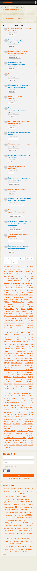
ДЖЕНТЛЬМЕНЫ (18, 297)
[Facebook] (8, 471)
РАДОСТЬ (30, 386)
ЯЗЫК (13, 447)
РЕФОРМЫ (29, 391)
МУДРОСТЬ (18, 339)
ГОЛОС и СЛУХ (11, 292)
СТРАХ (23, 417)
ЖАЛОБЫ (11, 35)
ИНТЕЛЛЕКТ (29, 320)
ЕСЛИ (25, 504)
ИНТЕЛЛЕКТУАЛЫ (9, 323)
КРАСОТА (11, 252)
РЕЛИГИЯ (22, 536)
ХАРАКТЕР (30, 435)
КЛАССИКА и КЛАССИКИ (12, 325)
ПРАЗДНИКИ (29, 379)
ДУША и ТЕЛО (16, 504)
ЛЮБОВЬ (30, 332)
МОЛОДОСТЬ (29, 337)
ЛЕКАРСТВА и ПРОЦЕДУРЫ (14, 332)
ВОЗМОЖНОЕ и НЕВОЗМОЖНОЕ (15, 288)
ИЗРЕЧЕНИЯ (19, 320)
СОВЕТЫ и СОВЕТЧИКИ (18, 410)
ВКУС (5, 285)
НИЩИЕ (13, 356)
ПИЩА (31, 528)
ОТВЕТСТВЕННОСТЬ (26, 360)
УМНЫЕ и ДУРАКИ (25, 431)
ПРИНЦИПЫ (8, 384)
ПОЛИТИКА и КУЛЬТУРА (18, 370)
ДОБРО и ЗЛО (23, 502)
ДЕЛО (29, 499)
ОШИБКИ (14, 365)
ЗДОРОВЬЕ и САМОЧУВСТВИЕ (15, 316)
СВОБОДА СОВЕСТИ (11, 400)
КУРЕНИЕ (30, 330)
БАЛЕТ (18, 274)
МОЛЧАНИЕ (7, 339)
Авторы (10, 7)
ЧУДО (10, 161)
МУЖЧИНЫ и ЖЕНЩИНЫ (12, 342)
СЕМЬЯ (23, 400)
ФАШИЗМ (11, 193)
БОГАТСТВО (8, 281)
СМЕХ (12, 407)
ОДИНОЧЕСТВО (9, 360)
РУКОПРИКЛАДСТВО (26, 393)
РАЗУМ (17, 536)
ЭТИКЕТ (30, 445)
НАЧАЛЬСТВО (8, 349)
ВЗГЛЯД (24, 283)
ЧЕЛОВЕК (30, 440)
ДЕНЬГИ (6, 297)
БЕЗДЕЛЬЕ (30, 274)
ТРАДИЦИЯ (7, 426)
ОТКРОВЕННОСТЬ (16, 363)
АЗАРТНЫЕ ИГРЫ (19, 269)
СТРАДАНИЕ (15, 417)
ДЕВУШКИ (29, 292)
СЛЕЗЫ (6, 405)
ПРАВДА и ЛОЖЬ (28, 530)
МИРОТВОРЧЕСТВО (27, 517)
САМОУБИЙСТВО (27, 398)
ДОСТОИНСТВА (28, 304)
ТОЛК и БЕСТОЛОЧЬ (19, 546)
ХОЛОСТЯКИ (8, 440)
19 (9, 262)
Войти (18, 475)
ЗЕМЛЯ (31, 316)
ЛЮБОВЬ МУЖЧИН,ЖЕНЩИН (14, 335)
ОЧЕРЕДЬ (7, 365)
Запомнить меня (10, 467)
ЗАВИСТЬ (30, 509)
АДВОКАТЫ (7, 269)
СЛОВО (29, 538)
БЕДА (23, 274)
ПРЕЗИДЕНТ (12, 533)
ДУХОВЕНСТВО (9, 309)
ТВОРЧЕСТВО (8, 421)
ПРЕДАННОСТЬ (9, 381)
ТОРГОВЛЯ (16, 424)
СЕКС (19, 538)
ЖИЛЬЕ (30, 311)
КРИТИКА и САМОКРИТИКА (14, 330)
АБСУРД (6, 488)
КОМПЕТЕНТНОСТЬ (10, 327)
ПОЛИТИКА (8, 530)
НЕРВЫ (30, 351)
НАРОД (31, 523)
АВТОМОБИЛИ (8, 267)
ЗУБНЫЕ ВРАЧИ (17, 318)
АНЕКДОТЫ (29, 271)
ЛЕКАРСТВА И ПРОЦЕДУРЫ (16, 205)
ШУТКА (11, 552)
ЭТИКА (25, 445)
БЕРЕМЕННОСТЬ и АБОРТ (24, 278)
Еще (4, 554)
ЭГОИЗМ (19, 445)
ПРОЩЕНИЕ (7, 386)
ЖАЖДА (23, 309)
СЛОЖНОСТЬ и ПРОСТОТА (24, 405)
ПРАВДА (30, 377)
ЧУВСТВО (15, 442)
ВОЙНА (8, 496)
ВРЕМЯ (14, 290)
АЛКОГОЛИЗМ (8, 271)
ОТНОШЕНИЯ (29, 363)
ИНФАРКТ (21, 323)
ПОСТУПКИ (7, 377)
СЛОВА (11, 405)
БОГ (24, 491)
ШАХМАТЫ (12, 116)
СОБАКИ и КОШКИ (26, 407)
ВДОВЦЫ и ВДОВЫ (10, 283)
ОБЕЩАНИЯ (29, 356)
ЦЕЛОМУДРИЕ (17, 440)
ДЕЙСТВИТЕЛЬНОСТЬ (11, 295)
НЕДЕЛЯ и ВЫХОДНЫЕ (14, 351)
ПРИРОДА (19, 533)
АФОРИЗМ (20, 488)
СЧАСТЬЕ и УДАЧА (26, 543)
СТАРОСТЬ (29, 541)
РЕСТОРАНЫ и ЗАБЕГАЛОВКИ (14, 391)
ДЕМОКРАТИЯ (23, 295)
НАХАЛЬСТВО (20, 346)
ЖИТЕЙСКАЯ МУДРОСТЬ (12, 510)
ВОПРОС (13, 496)
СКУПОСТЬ (24, 403)
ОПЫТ (17, 360)
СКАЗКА (6, 403)
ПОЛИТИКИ (14, 530)
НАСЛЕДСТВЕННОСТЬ (26, 344)
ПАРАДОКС (18, 528)
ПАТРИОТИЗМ (28, 365)
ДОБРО (6, 302)
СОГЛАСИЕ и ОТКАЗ (18, 412)
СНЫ (16, 407)
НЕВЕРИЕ (30, 349)
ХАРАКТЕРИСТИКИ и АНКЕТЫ (15, 438)
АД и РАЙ (28, 267)
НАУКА (6, 525)
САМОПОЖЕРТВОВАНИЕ (25, 396)
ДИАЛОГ (12, 501)
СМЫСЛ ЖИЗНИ (14, 541)
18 (6, 262)
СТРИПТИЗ (29, 417)
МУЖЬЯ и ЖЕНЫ (27, 342)
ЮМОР (6, 447)
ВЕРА (19, 283)
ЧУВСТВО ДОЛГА (26, 442)
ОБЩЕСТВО (19, 358)
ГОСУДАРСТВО (22, 499)
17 (31, 258)
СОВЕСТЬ (22, 541)
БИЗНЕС (20, 491)
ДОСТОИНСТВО (9, 306)
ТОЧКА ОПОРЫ (27, 424)
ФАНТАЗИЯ (29, 433)
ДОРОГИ (30, 302)
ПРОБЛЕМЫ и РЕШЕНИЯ (23, 384)
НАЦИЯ (30, 346)
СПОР (31, 414)
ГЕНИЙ (21, 290)
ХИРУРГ (11, 173)
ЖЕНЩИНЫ (12, 91)
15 (23, 258)
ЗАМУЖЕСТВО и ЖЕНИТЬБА (18, 313)
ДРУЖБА (21, 306)
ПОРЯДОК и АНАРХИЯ (12, 374)
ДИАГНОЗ (30, 297)
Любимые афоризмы (13, 18)
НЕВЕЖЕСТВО (20, 349)
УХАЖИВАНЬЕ (12, 150)
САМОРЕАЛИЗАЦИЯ (10, 398)
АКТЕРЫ (30, 269)
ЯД (10, 447)
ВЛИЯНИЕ (30, 285)
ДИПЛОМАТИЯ (28, 299)
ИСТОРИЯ (11, 103)
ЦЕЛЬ (24, 440)
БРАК (15, 281)
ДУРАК (31, 306)
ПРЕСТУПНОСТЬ (20, 381)
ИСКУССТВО (8, 515)
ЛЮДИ (31, 335)
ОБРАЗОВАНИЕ (9, 358)
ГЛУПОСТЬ (12, 69)
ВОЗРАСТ (30, 288)
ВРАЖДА (6, 290)
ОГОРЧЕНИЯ (29, 358)
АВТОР (18, 267)
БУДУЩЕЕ (30, 281)
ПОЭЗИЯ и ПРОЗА (19, 377)
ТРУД (31, 426)
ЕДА (17, 309)
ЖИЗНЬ (24, 311)
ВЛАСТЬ (17, 285)
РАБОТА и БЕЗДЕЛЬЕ (28, 533)
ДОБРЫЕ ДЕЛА (18, 302)
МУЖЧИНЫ (29, 339)
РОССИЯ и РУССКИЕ (11, 538)
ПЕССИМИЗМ (8, 367)
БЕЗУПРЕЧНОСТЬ (9, 278)
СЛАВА (31, 403)
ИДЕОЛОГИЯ (29, 318)
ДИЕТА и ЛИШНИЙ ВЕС (13, 299)
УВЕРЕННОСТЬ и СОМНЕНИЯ (18, 428)
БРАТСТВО (21, 281)
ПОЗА (31, 367)
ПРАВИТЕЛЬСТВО (9, 379)
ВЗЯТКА (30, 283)
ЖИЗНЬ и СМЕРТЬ (27, 507)
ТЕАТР (18, 421)
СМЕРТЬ (6, 407)
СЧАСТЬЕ (11, 46)
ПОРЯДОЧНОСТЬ (13, 139)
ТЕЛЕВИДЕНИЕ (28, 421)
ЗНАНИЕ (6, 318)
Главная (3, 7)
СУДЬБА (6, 419)
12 (12, 258)
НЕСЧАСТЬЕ (22, 353)
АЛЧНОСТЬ (19, 271)
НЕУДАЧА (7, 356)
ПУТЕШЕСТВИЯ (19, 386)
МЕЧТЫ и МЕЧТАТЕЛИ (13, 337)
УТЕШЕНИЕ (7, 433)
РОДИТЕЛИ (7, 393)
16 (27, 258)
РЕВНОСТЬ (29, 388)
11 (9, 258)
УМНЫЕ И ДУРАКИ (14, 184)
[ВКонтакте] (4, 471)
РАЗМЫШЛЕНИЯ (9, 388)
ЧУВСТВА (7, 442)
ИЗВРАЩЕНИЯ (8, 320)
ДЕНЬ (31, 295)
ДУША (9, 504)
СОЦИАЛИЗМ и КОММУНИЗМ (15, 414)
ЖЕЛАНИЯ (7, 311)
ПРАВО (20, 379)
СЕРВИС (30, 400)
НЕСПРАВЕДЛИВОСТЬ (14, 57)
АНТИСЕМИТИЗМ (9, 274)
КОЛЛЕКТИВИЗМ (27, 325)
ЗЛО (7, 512)
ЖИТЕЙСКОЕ (23, 510)
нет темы (30, 353)
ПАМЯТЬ (20, 365)
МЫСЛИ (6, 344)
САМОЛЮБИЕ (8, 396)
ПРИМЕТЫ (29, 381)
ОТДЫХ (6, 363)
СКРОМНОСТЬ (14, 403)
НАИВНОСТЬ (14, 344)
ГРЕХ (22, 292)
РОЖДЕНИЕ (15, 393)
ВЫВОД (29, 496)
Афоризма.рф (7, 2)
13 (16, 258)
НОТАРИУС (20, 356)
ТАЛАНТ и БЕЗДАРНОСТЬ (24, 419)
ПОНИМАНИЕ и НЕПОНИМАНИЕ (18, 372)
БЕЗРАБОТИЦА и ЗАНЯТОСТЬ (18, 276)
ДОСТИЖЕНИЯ (8, 304)
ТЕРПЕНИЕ (7, 424)
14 (20, 258)
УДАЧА (27, 546)
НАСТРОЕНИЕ (8, 346)
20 (13, 262)
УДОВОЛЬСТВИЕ (9, 431)
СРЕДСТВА (11, 127)
